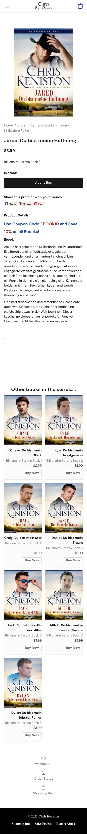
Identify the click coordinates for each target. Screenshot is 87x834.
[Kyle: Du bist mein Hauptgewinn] (64, 420)
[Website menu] (6, 6)
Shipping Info (21, 823)
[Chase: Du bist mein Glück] (23, 420)
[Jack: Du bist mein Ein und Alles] (23, 595)
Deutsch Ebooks (42, 125)
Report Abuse (65, 823)
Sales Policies (43, 823)
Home (8, 125)
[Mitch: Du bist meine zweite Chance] (64, 595)
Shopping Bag (43, 793)
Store (21, 125)
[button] (44, 6)
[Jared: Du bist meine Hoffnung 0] (43, 72)
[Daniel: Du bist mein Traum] (64, 508)
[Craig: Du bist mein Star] (23, 508)
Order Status (43, 778)
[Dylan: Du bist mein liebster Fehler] (23, 683)
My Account (43, 764)
